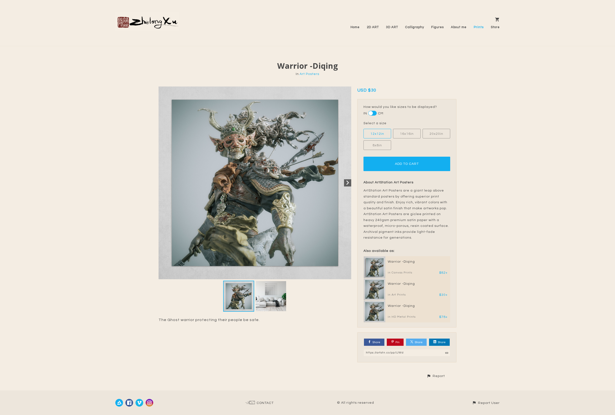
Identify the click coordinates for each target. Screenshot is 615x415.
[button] (436, 376)
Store (495, 27)
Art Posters (309, 74)
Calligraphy (414, 27)
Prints (479, 27)
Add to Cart (407, 164)
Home (355, 27)
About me (459, 27)
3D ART (392, 27)
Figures (437, 27)
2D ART (373, 27)
